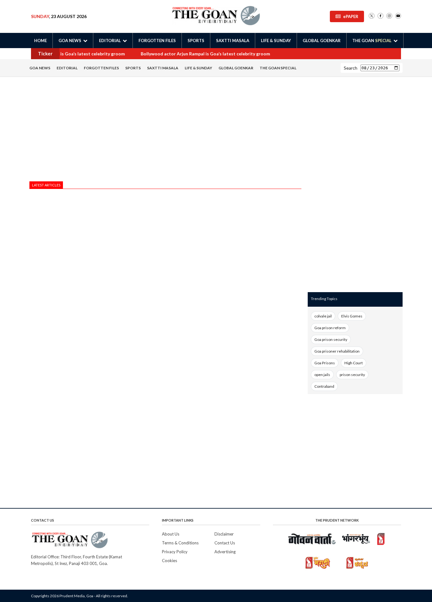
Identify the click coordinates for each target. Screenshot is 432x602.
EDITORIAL (67, 68)
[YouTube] (398, 16)
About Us (170, 533)
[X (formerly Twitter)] (371, 16)
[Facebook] (380, 16)
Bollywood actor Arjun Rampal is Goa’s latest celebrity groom (203, 53)
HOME (40, 40)
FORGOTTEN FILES (157, 40)
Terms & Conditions (180, 542)
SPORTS (196, 40)
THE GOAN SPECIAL (278, 68)
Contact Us (224, 542)
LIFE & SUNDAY (276, 40)
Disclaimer (224, 533)
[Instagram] (389, 16)
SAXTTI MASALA (232, 40)
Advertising (225, 551)
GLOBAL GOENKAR (322, 40)
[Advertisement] (165, 130)
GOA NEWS (39, 68)
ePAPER (350, 16)
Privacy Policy (175, 551)
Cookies (169, 560)
